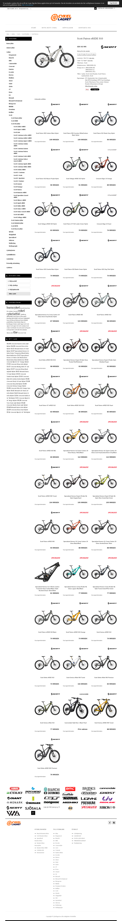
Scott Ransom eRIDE (20, 192)
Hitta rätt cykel (49, 27)
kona (8, 320)
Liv (10, 95)
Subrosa (11, 240)
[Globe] (33, 798)
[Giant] (14, 798)
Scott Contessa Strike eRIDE (22, 167)
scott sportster (10, 329)
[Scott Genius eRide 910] (47, 708)
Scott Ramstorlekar (42, 836)
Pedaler (19, 322)
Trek (24, 333)
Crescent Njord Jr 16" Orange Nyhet (18, 362)
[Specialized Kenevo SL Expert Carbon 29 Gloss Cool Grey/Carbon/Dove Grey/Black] (104, 436)
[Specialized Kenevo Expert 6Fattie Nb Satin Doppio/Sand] (75, 481)
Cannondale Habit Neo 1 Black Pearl (76, 723)
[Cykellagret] (61, 17)
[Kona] (70, 798)
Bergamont (12, 55)
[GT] (52, 798)
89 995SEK (111, 185)
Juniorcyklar (10, 48)
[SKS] (70, 808)
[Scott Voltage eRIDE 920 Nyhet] (47, 209)
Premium (12, 109)
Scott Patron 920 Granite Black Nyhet (47, 269)
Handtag (9, 318)
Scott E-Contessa (19, 172)
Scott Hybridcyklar (17, 223)
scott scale (21, 328)
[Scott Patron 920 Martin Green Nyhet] (75, 254)
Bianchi (11, 58)
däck (14, 316)
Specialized (12, 237)
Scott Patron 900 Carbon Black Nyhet (47, 133)
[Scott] (55, 104)
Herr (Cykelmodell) (101, 78)
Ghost (10, 81)
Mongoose (12, 104)
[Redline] (107, 802)
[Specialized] (55, 285)
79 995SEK (83, 230)
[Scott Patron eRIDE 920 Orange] (75, 617)
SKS (56, 898)
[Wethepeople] (33, 813)
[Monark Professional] (33, 802)
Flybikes (11, 78)
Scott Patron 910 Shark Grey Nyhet (104, 133)
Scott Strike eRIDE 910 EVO (75, 405)
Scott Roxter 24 (14, 328)
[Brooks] (89, 789)
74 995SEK (111, 230)
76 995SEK (54, 775)
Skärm (8, 333)
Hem (8, 34)
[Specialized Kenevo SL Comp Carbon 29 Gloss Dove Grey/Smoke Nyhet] (47, 300)
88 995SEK (111, 729)
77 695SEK (54, 729)
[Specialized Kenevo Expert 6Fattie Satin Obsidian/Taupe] (104, 345)
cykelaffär (13, 314)
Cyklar (13, 34)
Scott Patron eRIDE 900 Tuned (47, 496)
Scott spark (27, 328)
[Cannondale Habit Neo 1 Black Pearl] (75, 708)
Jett (19, 318)
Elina (21, 316)
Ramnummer (40, 852)
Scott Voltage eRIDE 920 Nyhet (47, 224)
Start (33, 27)
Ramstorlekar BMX (42, 848)
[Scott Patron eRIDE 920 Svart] (104, 390)
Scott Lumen (18, 184)
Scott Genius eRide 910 (47, 723)
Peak (15, 322)
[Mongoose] (52, 802)
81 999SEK (54, 593)
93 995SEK (83, 366)
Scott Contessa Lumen (21, 148)
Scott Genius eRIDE (20, 169)
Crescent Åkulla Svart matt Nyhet (17, 405)
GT (10, 89)
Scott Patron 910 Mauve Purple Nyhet (47, 178)
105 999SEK (82, 502)
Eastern (11, 69)
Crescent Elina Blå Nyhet (15, 384)
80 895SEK (83, 412)
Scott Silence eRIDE (20, 200)
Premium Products (60, 886)
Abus (56, 833)
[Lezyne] (89, 798)
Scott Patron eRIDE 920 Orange (75, 632)
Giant (10, 83)
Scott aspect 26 (14, 326)
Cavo (56, 848)
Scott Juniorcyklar (17, 220)
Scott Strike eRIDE (19, 206)
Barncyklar (10, 43)
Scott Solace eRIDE (20, 209)
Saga (21, 324)
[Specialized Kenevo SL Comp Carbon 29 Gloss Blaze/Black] (75, 526)
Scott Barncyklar (16, 118)
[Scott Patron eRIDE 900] (75, 300)
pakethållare (10, 322)
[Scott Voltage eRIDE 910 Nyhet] (75, 164)
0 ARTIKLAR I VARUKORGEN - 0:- (106, 8)
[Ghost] (107, 793)
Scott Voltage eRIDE (20, 217)
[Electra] (89, 793)
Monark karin (20, 320)
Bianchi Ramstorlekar (43, 833)
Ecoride (11, 72)
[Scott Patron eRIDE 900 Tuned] (47, 481)
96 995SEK (111, 140)
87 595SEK (54, 321)
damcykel (10, 316)
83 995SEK (54, 230)
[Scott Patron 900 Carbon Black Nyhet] (47, 118)
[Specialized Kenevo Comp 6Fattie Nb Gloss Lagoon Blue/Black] (75, 572)
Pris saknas (82, 729)
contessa (10, 311)
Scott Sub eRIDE (19, 214)
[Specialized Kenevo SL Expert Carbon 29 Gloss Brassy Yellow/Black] (75, 436)
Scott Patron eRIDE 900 (75, 314)
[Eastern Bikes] (52, 793)
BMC (10, 61)
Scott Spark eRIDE (19, 203)
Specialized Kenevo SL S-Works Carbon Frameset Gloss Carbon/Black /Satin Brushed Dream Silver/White (47, 588)
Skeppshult (12, 234)
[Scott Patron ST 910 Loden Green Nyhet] (75, 209)
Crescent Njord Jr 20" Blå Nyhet (20, 412)
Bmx (26, 308)
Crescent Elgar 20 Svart (104, 224)
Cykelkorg (23, 314)
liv (10, 320)
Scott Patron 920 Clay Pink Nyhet (104, 269)
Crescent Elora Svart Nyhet (19, 410)
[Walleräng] (13, 813)
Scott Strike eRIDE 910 (47, 677)
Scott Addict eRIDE (20, 126)
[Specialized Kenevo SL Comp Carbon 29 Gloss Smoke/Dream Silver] (104, 526)
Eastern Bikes (59, 852)
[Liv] (107, 798)
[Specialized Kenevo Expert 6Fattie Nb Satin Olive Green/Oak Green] (104, 481)
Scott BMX (14, 121)
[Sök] (30, 8)
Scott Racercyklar (17, 229)
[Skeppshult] (52, 807)
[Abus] (14, 789)
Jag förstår (113, 3)
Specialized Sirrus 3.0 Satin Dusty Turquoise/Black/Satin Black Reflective (18, 353)
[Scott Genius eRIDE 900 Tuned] (104, 708)
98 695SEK (111, 321)
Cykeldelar (9, 259)
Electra (11, 75)
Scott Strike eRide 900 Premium (104, 677)
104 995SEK (54, 502)
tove (22, 333)
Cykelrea (9, 267)
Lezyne (57, 872)
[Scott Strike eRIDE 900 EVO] (47, 345)
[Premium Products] (88, 803)
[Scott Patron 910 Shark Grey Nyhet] (104, 118)
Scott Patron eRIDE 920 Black (47, 632)
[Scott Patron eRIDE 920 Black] (47, 617)
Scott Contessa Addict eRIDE (23, 138)
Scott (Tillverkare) (90, 82)
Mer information (27, 5)
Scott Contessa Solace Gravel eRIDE (21, 160)
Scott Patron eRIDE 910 (104, 314)
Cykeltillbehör (10, 255)
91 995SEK (83, 185)
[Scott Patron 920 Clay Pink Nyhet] (104, 254)
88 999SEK (83, 548)
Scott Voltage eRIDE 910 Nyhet (75, 178)
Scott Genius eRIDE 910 (104, 632)
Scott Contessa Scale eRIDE (22, 156)
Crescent (11, 66)
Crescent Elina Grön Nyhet (19, 364)
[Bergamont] (33, 789)
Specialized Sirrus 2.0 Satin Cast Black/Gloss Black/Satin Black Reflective (18, 358)
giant (25, 316)
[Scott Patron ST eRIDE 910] (47, 390)
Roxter (15, 324)
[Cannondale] (83, 694)
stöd (12, 333)
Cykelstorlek (40, 850)
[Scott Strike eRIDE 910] (47, 662)
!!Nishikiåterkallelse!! (80, 840)
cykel (21, 311)
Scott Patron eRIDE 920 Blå (47, 450)
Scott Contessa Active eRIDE (22, 135)
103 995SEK (82, 321)
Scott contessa (22, 326)
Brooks (57, 843)
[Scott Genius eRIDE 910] (104, 617)
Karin (21, 318)
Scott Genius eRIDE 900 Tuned (104, 723)
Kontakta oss (85, 27)
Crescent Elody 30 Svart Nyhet (16, 381)
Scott (18, 34)
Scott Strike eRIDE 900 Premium (47, 768)
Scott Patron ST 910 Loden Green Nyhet (75, 224)
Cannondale (13, 63)
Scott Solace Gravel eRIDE (22, 212)
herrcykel (15, 318)
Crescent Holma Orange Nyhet (16, 386)
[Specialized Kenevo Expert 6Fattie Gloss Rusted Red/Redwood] (75, 345)
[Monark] (14, 802)
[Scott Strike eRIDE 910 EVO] (75, 390)
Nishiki (11, 106)
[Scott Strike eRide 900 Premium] (104, 662)
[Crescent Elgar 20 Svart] (104, 209)
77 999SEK (83, 593)
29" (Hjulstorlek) (90, 78)
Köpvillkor (68, 27)
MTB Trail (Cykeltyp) (104, 80)
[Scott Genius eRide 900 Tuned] (75, 662)
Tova (19, 333)
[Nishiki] (70, 802)
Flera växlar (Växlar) (102, 82)
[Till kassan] (95, 8)
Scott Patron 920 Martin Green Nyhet (75, 269)
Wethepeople (13, 246)
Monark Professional (15, 101)
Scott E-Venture (19, 181)
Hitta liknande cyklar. (91, 86)
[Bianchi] (52, 789)
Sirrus (21, 329)
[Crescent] (112, 149)
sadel (18, 324)
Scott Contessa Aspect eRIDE (23, 141)
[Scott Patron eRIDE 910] (54, 56)
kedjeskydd (27, 318)
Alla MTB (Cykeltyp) (91, 80)
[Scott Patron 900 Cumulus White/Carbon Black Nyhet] (75, 118)
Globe (10, 86)
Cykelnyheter (10, 250)
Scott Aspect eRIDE (20, 129)
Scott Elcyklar (25, 34)
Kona (10, 92)
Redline (11, 112)
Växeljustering (78, 843)
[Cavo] (14, 793)
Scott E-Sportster (19, 178)
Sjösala (11, 232)
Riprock (23, 322)
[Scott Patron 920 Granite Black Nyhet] (47, 254)
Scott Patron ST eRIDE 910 (47, 405)
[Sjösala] (33, 808)
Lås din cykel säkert (79, 838)
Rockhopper (10, 324)
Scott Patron (35, 34)
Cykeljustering (78, 833)
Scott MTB (14, 226)
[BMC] (70, 789)
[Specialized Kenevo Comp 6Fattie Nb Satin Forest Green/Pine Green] (104, 572)
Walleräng (12, 243)
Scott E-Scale (18, 175)
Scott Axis (17, 132)
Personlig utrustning (13, 263)
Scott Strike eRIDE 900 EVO (47, 360)
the (15, 332)
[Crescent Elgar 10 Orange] (104, 164)
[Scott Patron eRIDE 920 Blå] (47, 436)
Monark (11, 98)
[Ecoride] (67, 794)
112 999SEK (82, 457)
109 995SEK (54, 140)
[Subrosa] (107, 807)
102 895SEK (82, 684)
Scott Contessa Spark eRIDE (22, 164)
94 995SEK (54, 548)
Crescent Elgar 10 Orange (104, 178)
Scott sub (17, 329)
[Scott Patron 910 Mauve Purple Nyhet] (47, 164)
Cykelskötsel (77, 836)
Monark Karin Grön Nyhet (19, 407)
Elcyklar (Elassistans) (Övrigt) (94, 84)
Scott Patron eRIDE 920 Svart (104, 405)
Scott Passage (18, 187)
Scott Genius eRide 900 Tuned (75, 677)
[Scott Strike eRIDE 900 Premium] (47, 753)
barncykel (13, 307)
